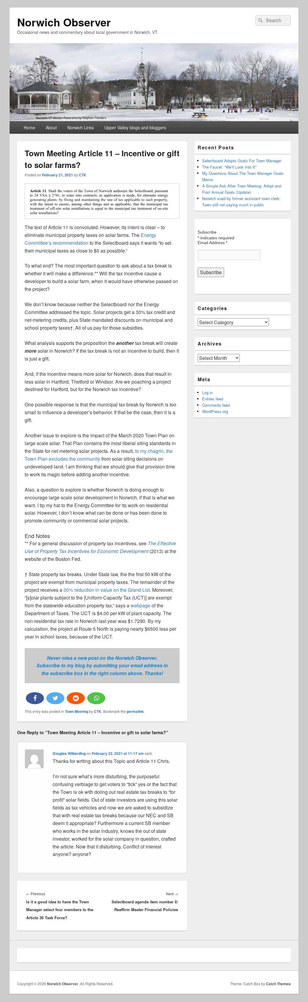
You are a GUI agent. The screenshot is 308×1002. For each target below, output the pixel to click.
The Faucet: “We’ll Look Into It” (229, 167)
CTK (82, 175)
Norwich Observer (64, 22)
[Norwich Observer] (154, 119)
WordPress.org (215, 411)
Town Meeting (76, 711)
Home (29, 127)
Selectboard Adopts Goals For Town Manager (241, 160)
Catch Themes (278, 983)
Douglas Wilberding (69, 753)
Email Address (212, 242)
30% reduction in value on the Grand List (106, 589)
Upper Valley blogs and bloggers (135, 127)
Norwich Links (80, 127)
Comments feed (216, 405)
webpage (141, 605)
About (51, 127)
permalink (135, 711)
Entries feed (212, 399)
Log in (207, 392)
